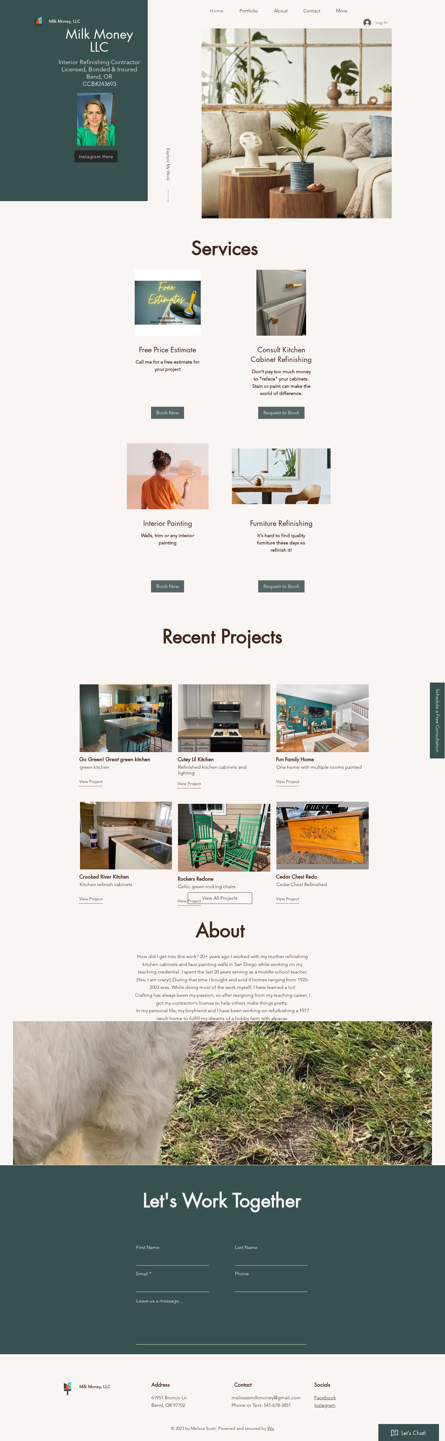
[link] (167, 350)
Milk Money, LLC (94, 1386)
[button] (437, 720)
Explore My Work (168, 164)
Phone (242, 1273)
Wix (270, 1428)
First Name (148, 1247)
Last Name (246, 1247)
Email (142, 1273)
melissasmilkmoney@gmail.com (266, 1397)
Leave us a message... (159, 1301)
